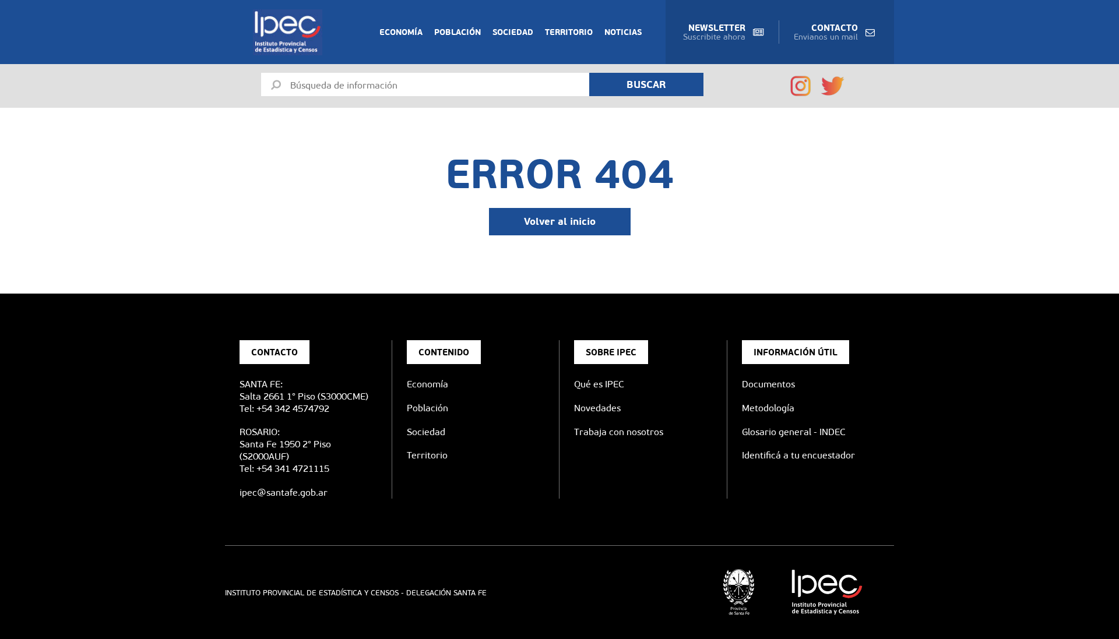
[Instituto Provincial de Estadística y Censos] (290, 32)
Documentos (768, 384)
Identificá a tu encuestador (798, 455)
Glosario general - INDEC (794, 431)
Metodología (768, 408)
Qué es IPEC (599, 384)
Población (457, 32)
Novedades (597, 408)
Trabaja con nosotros (618, 431)
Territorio (569, 32)
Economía (401, 32)
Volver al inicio (560, 221)
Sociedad (512, 32)
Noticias (623, 32)
